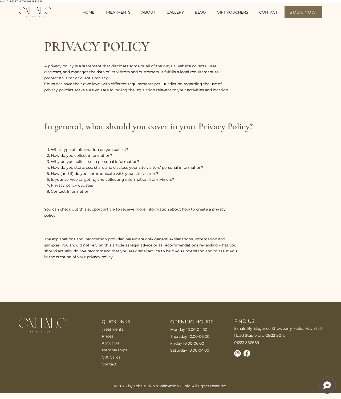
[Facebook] (246, 353)
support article (101, 209)
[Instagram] (237, 353)
